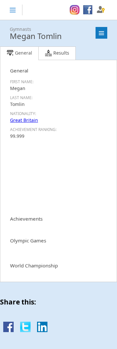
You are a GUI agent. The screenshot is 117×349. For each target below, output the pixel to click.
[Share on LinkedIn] (42, 330)
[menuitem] (74, 10)
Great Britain (24, 120)
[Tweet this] (25, 330)
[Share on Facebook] (8, 330)
